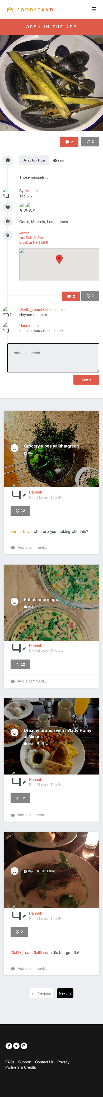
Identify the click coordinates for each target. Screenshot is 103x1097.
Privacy (63, 1061)
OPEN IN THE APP (51, 26)
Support (24, 1061)
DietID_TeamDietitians (42, 309)
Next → (65, 993)
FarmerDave (21, 531)
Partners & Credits (20, 1067)
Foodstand (29, 9)
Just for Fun (34, 160)
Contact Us (44, 1061)
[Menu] (94, 9)
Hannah (31, 190)
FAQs (10, 1061)
